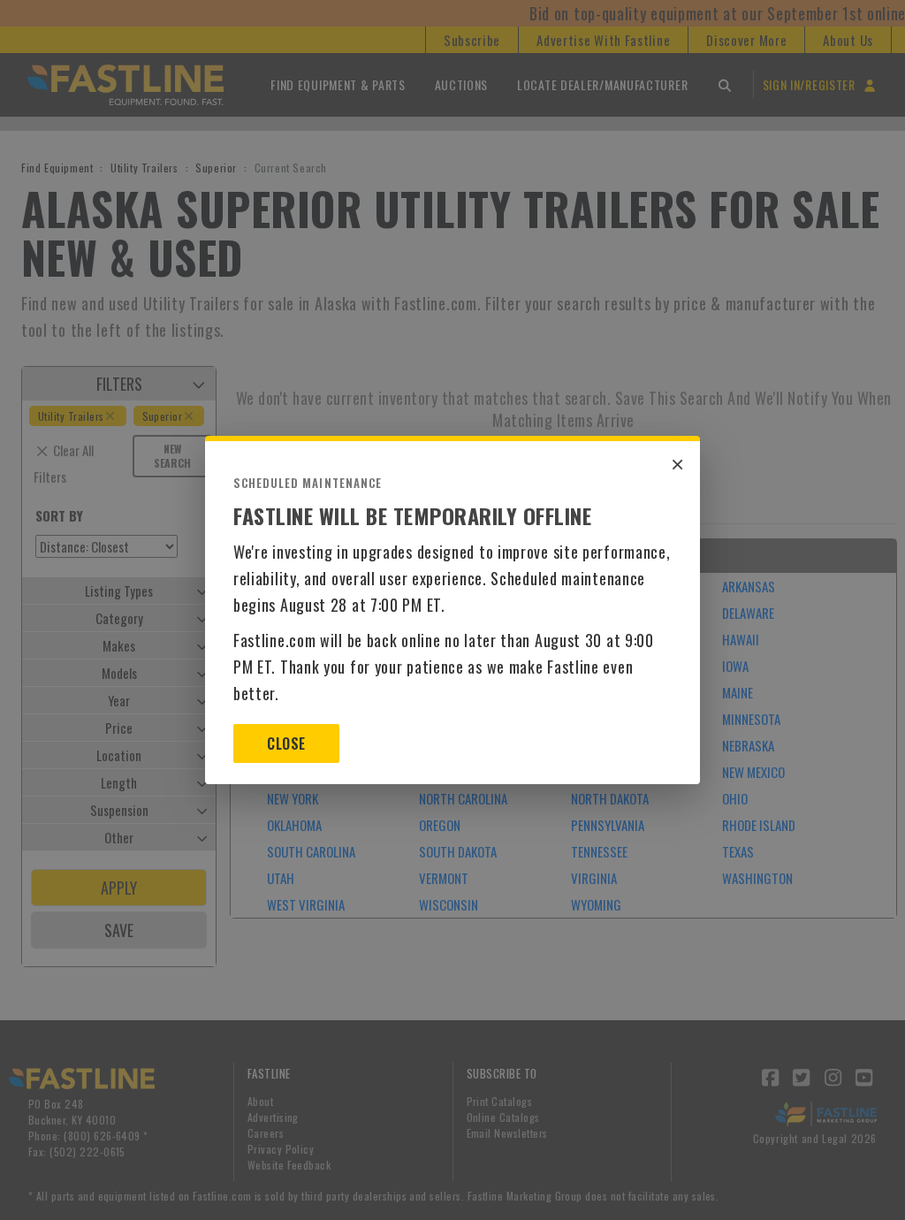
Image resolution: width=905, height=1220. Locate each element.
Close (286, 743)
